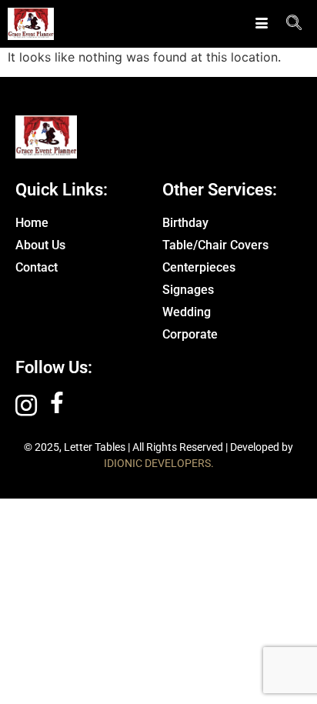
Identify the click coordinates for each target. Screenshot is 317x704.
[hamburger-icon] (261, 24)
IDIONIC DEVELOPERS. (159, 463)
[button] (294, 23)
